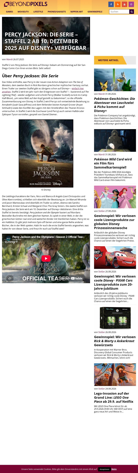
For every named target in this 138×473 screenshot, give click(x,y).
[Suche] (131, 11)
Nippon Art (76, 11)
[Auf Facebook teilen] (132, 87)
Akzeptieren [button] (104, 469)
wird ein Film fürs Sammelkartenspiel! (113, 163)
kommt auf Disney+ (114, 104)
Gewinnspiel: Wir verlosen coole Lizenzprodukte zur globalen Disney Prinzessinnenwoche (115, 221)
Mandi (9, 59)
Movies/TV (23, 11)
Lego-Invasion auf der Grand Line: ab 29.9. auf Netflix (113, 397)
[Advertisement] (46, 306)
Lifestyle (38, 11)
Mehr (114, 469)
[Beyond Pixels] (27, 4)
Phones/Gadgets (57, 11)
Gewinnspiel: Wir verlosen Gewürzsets (115, 341)
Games (9, 11)
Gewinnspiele (95, 11)
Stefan (101, 211)
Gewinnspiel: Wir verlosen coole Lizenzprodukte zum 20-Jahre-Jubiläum (115, 282)
